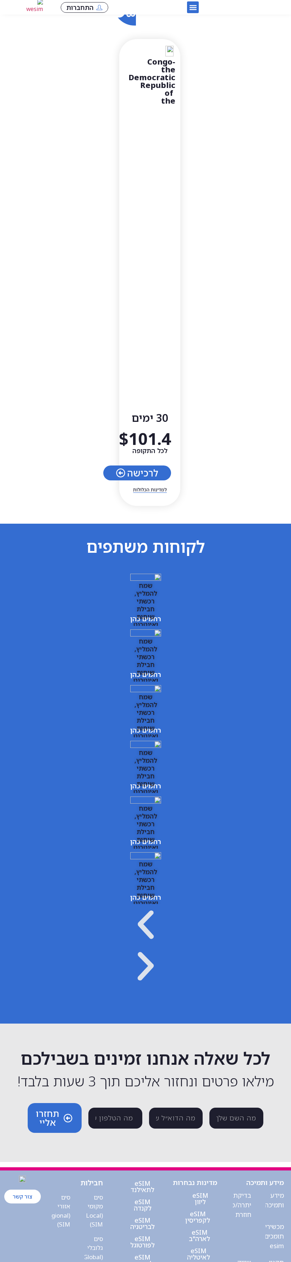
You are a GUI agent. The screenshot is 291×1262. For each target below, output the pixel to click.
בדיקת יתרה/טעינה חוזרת (235, 1205)
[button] (193, 7)
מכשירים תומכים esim (272, 1236)
